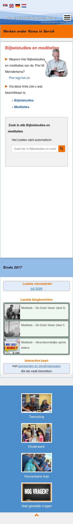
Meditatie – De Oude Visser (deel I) (43, 325)
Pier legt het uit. (19, 78)
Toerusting (36, 416)
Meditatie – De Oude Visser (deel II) (43, 308)
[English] (12, 5)
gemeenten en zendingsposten (39, 366)
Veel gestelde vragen (36, 505)
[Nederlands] (25, 5)
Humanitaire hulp (36, 476)
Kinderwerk (36, 446)
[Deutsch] (18, 5)
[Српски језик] (6, 5)
